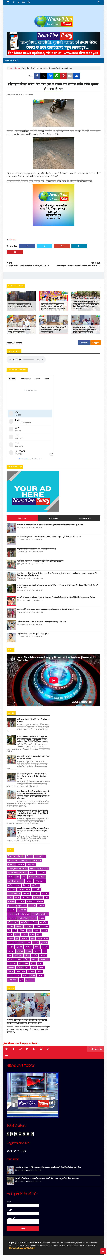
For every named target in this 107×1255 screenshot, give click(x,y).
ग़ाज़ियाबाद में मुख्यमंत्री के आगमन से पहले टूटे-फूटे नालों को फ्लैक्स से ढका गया (20, 306)
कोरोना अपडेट (26, 897)
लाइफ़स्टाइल (12, 963)
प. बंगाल (24, 934)
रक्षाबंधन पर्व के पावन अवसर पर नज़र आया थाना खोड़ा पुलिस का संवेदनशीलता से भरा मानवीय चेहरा (48, 609)
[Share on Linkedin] (79, 246)
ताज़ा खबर (29, 926)
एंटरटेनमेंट (45, 893)
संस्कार (41, 967)
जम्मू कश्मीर (11, 918)
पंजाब (32, 934)
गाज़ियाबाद (30, 901)
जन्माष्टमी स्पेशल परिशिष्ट (40, 914)
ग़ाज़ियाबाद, (30, 94)
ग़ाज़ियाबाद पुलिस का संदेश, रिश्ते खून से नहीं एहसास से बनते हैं (36, 549)
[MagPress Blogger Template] (53, 19)
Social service (36, 860)
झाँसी (9, 922)
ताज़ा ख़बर (38, 926)
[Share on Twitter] (44, 246)
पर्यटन (38, 934)
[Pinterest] (63, 76)
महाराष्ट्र (11, 951)
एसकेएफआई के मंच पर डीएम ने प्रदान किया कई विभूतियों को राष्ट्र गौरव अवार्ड (41, 621)
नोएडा (10, 934)
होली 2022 (30, 980)
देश (9, 930)
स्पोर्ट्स (39, 971)
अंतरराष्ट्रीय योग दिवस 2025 (17, 873)
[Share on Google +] (62, 246)
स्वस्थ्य (10, 976)
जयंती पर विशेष (23, 918)
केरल (9, 897)
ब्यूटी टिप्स (19, 947)
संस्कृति (10, 971)
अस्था (24, 877)
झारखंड (41, 918)
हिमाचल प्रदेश (12, 980)
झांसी (16, 922)
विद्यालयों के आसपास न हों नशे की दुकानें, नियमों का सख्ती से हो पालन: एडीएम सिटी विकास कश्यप (53, 329)
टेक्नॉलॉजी (24, 922)
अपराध (10, 877)
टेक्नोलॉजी (34, 922)
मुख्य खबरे (37, 951)
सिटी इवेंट (31, 971)
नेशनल (37, 930)
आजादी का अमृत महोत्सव (36, 877)
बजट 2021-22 (43, 939)
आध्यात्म (28, 881)
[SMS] (50, 76)
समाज (34, 967)
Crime (29, 856)
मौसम (27, 955)
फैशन (32, 939)
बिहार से (35, 943)
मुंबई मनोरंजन (18, 955)
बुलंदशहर (44, 943)
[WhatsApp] (57, 76)
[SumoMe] (76, 76)
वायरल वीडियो (23, 963)
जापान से (33, 918)
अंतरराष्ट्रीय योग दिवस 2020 (17, 868)
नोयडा (17, 934)
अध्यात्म (32, 873)
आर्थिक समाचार (39, 881)
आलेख (10, 885)
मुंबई (9, 955)
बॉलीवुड (10, 947)
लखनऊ (34, 959)
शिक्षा (27, 967)
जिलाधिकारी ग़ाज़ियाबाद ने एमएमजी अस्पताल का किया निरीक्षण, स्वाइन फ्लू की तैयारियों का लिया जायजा (49, 537)
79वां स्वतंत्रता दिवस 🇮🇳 (15, 856)
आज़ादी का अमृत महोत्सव (15, 881)
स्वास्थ (18, 976)
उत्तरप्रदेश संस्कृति (14, 893)
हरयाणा (33, 976)
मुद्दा (44, 951)
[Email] (70, 76)
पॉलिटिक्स (25, 939)
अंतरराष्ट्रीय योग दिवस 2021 (39, 868)
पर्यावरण (10, 939)
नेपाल (29, 930)
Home (10, 68)
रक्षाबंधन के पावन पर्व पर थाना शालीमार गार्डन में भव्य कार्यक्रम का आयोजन (40, 561)
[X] (43, 76)
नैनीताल (44, 930)
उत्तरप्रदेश (36, 889)
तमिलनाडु (19, 926)
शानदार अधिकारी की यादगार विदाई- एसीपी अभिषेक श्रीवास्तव (19, 330)
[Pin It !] (15, 252)
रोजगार (27, 959)
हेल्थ (21, 980)
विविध (32, 963)
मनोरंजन (44, 947)
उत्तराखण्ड (35, 893)
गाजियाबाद (20, 901)
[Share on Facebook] (27, 246)
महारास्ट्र (20, 951)
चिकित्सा (32, 906)
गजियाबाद (11, 901)
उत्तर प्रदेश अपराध (24, 889)
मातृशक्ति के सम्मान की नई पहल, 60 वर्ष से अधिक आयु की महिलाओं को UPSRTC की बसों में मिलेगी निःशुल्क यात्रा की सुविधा (56, 597)
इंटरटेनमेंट (26, 885)
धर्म (15, 930)
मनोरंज (37, 947)
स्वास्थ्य (25, 976)
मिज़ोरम (28, 951)
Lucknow (24, 860)
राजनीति (34, 955)
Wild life (11, 864)
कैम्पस (17, 897)
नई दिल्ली (22, 930)
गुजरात (10, 906)
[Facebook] (37, 76)
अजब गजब (21, 864)
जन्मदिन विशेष (22, 910)
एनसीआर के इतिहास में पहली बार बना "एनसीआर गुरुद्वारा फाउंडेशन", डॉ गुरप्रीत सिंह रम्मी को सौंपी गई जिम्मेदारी (53, 306)
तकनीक (10, 926)
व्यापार (39, 963)
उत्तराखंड (26, 893)
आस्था (18, 885)
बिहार (28, 943)
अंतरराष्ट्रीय (31, 864)
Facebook (84, 342)
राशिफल (10, 959)
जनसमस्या (11, 910)
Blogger (95, 342)
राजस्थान (43, 955)
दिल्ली (46, 926)
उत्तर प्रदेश (11, 889)
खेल (47, 897)
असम (17, 877)
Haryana (38, 856)
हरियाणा (40, 976)
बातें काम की (11, 943)
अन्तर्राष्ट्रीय (41, 873)
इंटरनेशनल (35, 885)
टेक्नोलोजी (43, 922)
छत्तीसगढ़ (41, 906)
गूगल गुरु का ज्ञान (21, 906)
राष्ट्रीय (19, 959)
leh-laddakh (12, 860)
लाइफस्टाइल (44, 959)
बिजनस (21, 943)
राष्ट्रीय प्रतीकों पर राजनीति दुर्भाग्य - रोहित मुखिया (33, 634)
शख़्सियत (19, 967)
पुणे (17, 939)
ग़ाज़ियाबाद (17, 68)
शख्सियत (11, 967)
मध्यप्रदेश (28, 947)
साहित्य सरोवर (20, 971)
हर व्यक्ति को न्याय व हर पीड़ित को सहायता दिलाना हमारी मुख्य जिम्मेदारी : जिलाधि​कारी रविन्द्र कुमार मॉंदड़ (85, 329)
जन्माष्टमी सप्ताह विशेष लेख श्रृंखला (18, 914)
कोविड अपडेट (38, 897)
